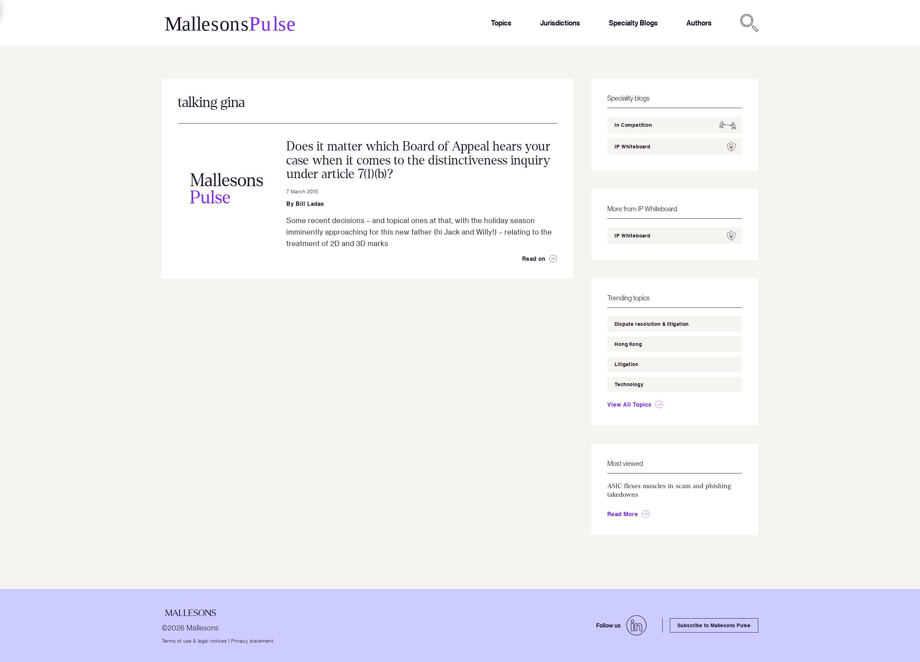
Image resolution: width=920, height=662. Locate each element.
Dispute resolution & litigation (652, 323)
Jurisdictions (560, 23)
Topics (501, 23)
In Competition (633, 124)
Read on (534, 259)
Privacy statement (252, 640)
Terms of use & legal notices (194, 640)
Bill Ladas (310, 204)
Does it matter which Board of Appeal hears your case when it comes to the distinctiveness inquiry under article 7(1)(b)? (418, 160)
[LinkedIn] (636, 625)
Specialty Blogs (633, 23)
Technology (629, 384)
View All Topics (629, 404)
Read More (622, 514)
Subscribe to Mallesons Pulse (714, 625)
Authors (699, 23)
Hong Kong (628, 344)
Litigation (626, 364)
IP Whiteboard (632, 146)
